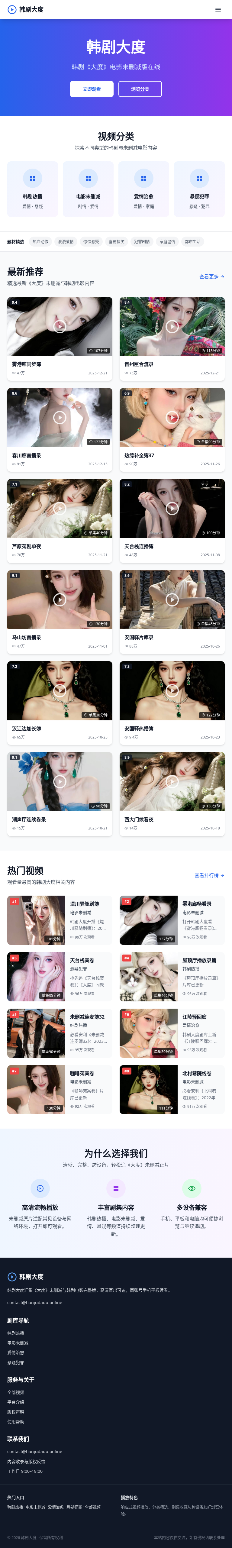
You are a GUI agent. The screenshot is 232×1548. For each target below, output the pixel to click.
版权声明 (15, 1412)
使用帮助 (15, 1421)
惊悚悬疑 (91, 241)
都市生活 (193, 241)
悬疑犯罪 (15, 1362)
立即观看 (92, 89)
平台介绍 (15, 1402)
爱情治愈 (15, 1352)
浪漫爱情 (66, 241)
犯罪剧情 (142, 241)
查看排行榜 (207, 875)
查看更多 (209, 276)
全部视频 (15, 1392)
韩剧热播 (15, 1333)
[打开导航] (218, 9)
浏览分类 (140, 89)
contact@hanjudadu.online (34, 1302)
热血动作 (40, 241)
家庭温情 (167, 241)
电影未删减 (17, 1343)
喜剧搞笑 (116, 241)
